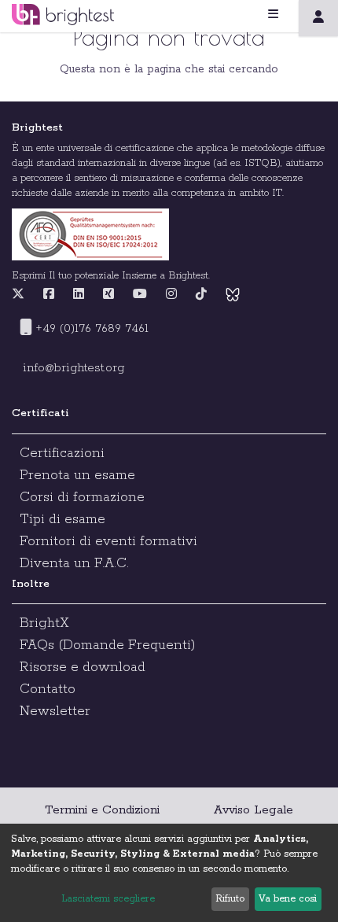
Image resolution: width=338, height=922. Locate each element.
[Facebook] (48, 295)
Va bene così (288, 899)
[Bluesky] (233, 295)
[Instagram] (171, 295)
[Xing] (108, 295)
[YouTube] (140, 295)
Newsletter (55, 711)
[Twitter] (22, 295)
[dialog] (169, 873)
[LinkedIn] (78, 295)
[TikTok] (201, 295)
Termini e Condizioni (102, 809)
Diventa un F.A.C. (74, 563)
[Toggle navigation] (292, 14)
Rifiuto (229, 899)
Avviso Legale (253, 809)
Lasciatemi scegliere (108, 899)
